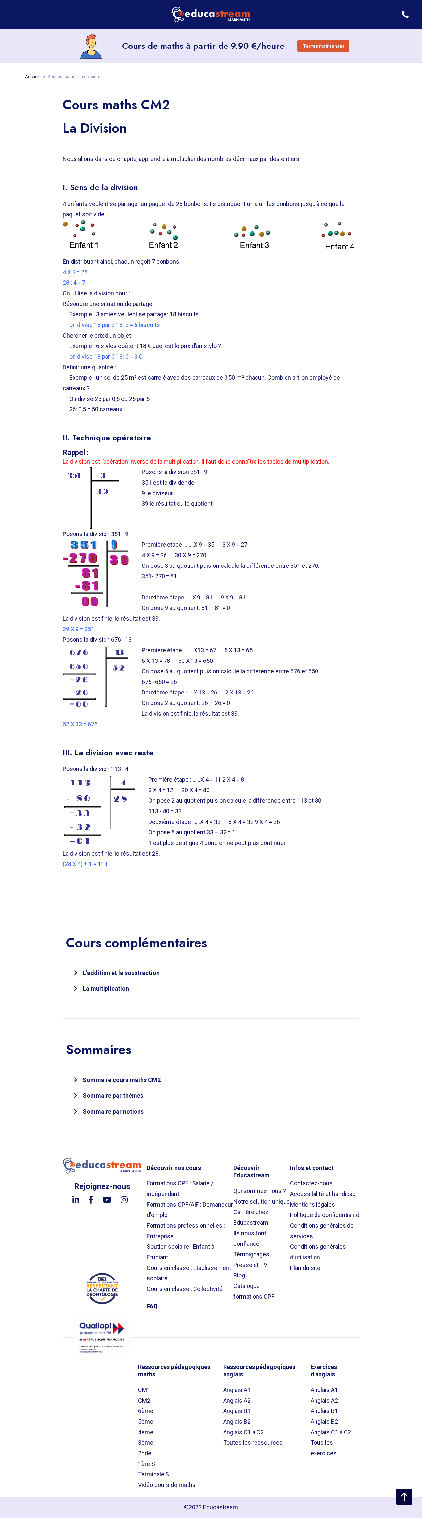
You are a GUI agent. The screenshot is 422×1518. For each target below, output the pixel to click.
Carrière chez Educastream (251, 1217)
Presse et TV (250, 1264)
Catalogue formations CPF (253, 1291)
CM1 (144, 1389)
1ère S (146, 1463)
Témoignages (251, 1254)
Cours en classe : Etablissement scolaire (189, 1273)
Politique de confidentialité (324, 1214)
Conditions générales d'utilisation (318, 1252)
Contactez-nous (311, 1183)
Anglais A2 (237, 1400)
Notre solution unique (261, 1201)
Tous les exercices (324, 1448)
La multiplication (106, 988)
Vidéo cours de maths (167, 1484)
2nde (144, 1453)
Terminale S (153, 1474)
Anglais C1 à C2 (243, 1432)
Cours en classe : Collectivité (185, 1288)
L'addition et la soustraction (121, 972)
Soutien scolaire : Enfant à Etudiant (180, 1252)
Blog (239, 1275)
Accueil (32, 76)
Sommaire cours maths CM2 (122, 1079)
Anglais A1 (237, 1389)
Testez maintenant (323, 46)
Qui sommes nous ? (259, 1190)
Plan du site (305, 1267)
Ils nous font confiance (249, 1238)
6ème (145, 1410)
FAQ (152, 1306)
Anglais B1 (237, 1410)
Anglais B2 (237, 1421)
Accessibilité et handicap (323, 1193)
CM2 (144, 1400)
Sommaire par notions (113, 1111)
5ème (145, 1421)
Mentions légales (312, 1204)
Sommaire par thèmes (113, 1095)
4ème (145, 1432)
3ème (145, 1442)
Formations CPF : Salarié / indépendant (180, 1188)
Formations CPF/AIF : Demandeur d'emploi (190, 1209)
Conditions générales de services (322, 1231)
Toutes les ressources (253, 1442)
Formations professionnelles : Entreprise (186, 1231)
